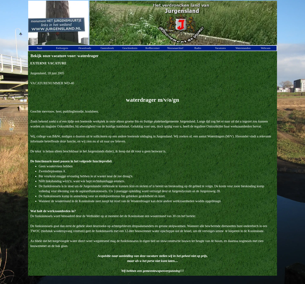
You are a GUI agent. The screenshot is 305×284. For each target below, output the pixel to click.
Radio (197, 48)
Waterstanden (243, 48)
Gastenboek (107, 48)
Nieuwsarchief (175, 48)
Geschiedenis (129, 48)
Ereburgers (62, 48)
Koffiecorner (152, 48)
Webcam (265, 48)
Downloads (84, 48)
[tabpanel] (152, 167)
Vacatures (220, 48)
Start (39, 48)
